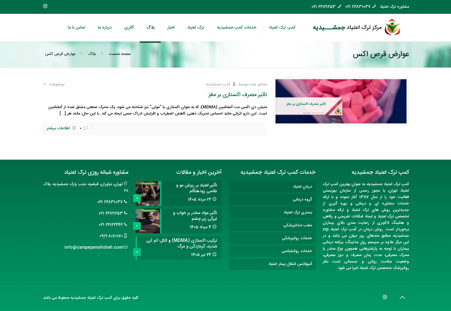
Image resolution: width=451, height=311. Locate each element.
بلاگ (92, 54)
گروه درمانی (302, 199)
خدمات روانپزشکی (297, 238)
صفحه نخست (120, 54)
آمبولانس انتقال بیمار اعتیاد (290, 264)
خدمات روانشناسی (297, 251)
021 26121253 (323, 7)
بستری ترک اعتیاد (298, 212)
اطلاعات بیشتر (58, 128)
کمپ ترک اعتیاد (396, 184)
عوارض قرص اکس (60, 54)
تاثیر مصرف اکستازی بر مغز (238, 94)
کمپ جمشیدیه (218, 84)
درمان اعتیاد (302, 186)
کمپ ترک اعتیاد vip (339, 229)
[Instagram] (45, 6)
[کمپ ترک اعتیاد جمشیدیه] (357, 27)
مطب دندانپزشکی (297, 225)
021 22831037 (358, 7)
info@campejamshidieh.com (93, 247)
